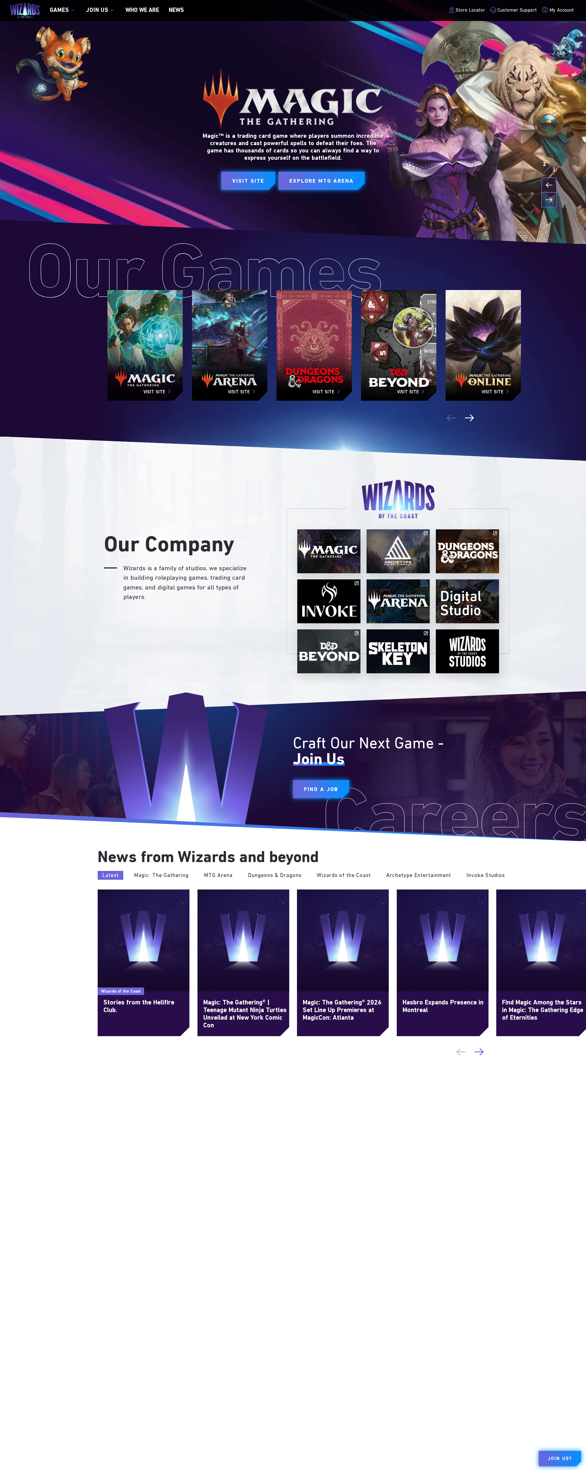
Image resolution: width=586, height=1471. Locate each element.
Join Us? (560, 1459)
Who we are (142, 10)
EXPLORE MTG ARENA (321, 181)
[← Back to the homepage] (25, 10)
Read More (110, 893)
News (176, 10)
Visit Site (248, 181)
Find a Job (321, 789)
